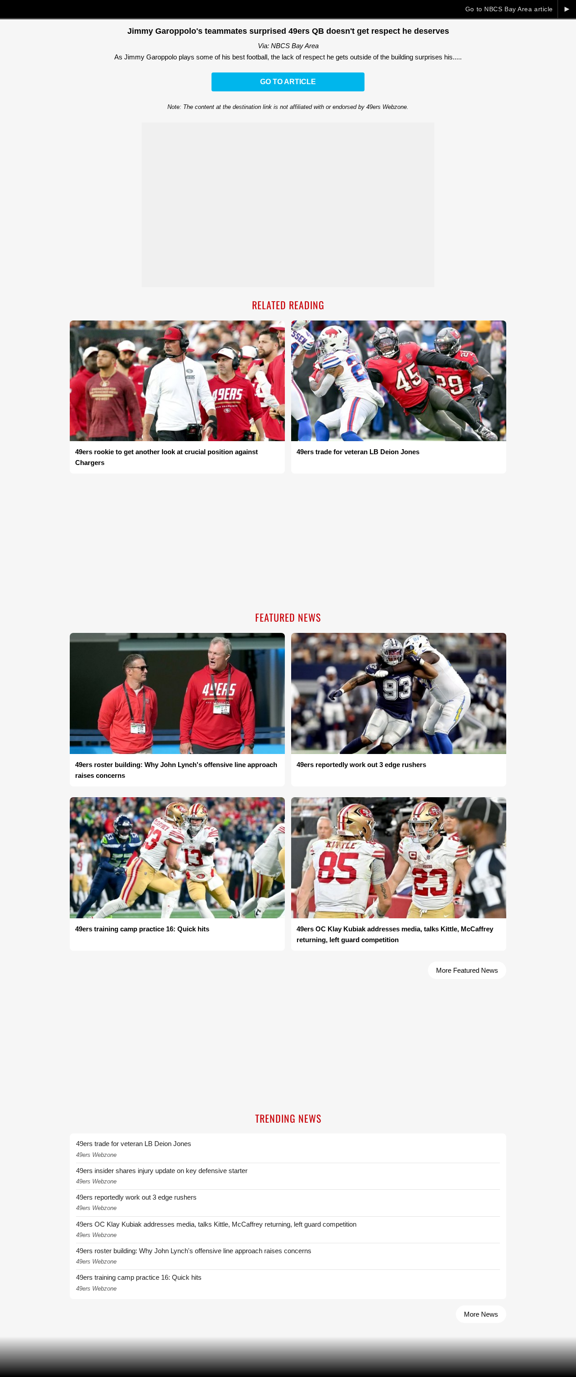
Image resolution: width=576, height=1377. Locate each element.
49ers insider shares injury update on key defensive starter (162, 1170)
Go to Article (288, 82)
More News (481, 1314)
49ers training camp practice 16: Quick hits (139, 1277)
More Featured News (467, 970)
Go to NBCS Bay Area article (509, 9)
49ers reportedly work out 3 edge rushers (136, 1197)
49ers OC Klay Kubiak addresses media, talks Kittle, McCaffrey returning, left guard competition (216, 1224)
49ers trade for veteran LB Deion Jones (133, 1143)
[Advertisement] (288, 543)
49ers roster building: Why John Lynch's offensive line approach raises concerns (193, 1251)
